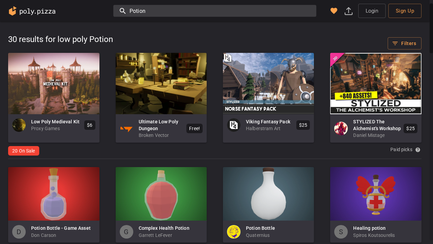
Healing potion (369, 228)
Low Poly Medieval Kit (55, 121)
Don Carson (43, 235)
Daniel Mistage (369, 135)
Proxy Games (45, 128)
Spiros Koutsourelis (374, 235)
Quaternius (258, 235)
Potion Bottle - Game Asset (61, 228)
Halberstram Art (263, 128)
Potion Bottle (260, 228)
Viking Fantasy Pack (268, 121)
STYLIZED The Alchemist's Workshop (377, 125)
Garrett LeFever (155, 235)
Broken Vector (154, 135)
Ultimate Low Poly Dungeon (159, 125)
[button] (334, 11)
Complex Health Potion (164, 228)
